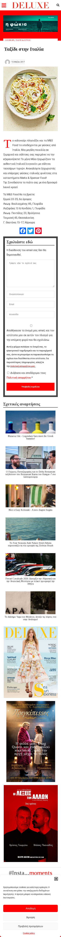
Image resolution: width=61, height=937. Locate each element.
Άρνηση (30, 917)
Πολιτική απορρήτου (19, 377)
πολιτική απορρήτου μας (22, 366)
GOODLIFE (9, 40)
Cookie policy (29, 933)
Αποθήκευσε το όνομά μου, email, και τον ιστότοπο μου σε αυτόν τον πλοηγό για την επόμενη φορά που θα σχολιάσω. (30, 335)
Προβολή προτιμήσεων (30, 926)
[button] (56, 878)
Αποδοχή (30, 908)
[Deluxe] (30, 7)
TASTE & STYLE (22, 40)
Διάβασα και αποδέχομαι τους (26, 375)
